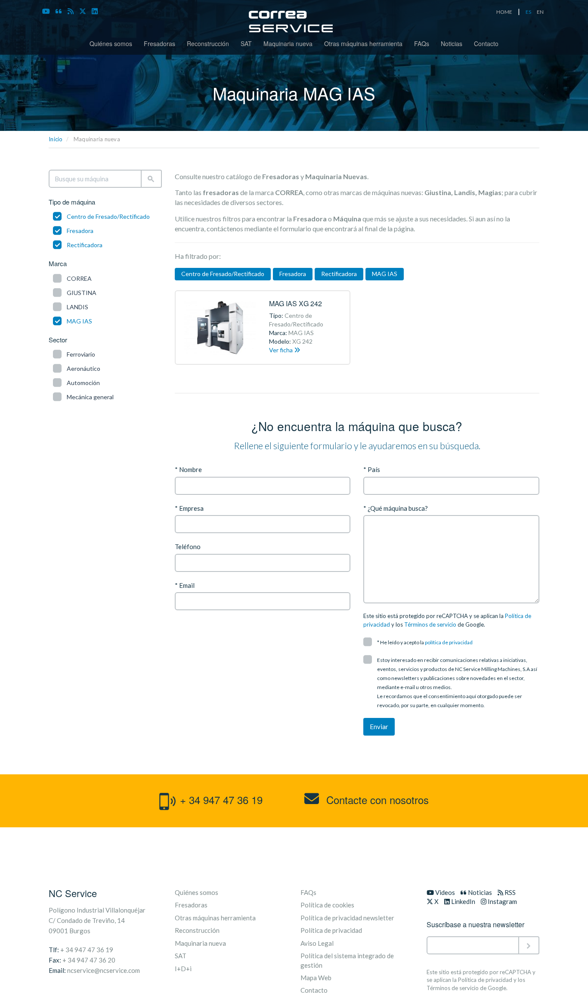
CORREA (79, 278)
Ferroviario (81, 354)
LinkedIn (462, 901)
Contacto (486, 43)
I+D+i (183, 968)
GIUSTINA (81, 292)
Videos (444, 892)
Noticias (451, 43)
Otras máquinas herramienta (363, 43)
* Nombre (188, 469)
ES (528, 12)
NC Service (73, 893)
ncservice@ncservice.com (103, 970)
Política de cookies (327, 905)
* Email (185, 585)
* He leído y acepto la (425, 642)
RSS (509, 892)
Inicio (56, 139)
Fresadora (80, 230)
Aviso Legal (317, 943)
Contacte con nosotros (376, 799)
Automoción (83, 382)
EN (540, 12)
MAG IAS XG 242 (295, 303)
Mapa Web (315, 977)
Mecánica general (90, 397)
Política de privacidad (331, 930)
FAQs (421, 43)
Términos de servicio (430, 624)
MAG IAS (79, 321)
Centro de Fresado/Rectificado (108, 216)
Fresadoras (159, 43)
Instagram (501, 901)
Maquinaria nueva (288, 43)
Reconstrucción (208, 43)
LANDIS (77, 307)
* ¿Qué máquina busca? (395, 508)
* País (371, 469)
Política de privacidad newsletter (347, 918)
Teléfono (188, 546)
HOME (504, 12)
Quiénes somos (111, 43)
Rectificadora (84, 244)
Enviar (379, 726)
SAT (246, 43)
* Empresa (189, 508)
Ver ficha (281, 350)
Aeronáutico (83, 368)
